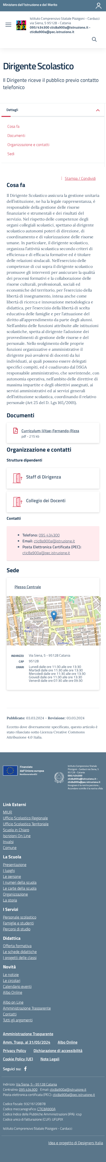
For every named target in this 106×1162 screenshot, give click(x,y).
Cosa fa (13, 126)
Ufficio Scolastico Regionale (25, 818)
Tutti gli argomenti (18, 1020)
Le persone (12, 876)
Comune (10, 847)
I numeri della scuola (19, 882)
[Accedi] (98, 5)
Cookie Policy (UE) (18, 1059)
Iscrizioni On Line (17, 836)
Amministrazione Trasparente (27, 1008)
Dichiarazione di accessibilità (58, 1050)
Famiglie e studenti (18, 923)
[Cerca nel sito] (94, 40)
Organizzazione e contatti (28, 145)
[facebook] (25, 1069)
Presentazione (14, 864)
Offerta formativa (17, 946)
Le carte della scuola (19, 888)
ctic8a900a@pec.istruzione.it (46, 553)
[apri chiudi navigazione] (8, 25)
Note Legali (49, 1059)
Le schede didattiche (20, 952)
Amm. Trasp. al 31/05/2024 (26, 1042)
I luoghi (9, 870)
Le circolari (11, 980)
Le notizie (11, 975)
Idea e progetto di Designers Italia (75, 1143)
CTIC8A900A (46, 1108)
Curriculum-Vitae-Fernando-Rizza (50, 431)
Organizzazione (15, 894)
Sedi (10, 154)
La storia (10, 900)
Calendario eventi (17, 986)
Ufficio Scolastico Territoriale (26, 824)
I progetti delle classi (19, 957)
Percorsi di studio (16, 929)
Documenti (16, 135)
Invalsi (8, 842)
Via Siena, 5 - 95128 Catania (36, 1084)
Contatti (10, 1014)
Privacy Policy (14, 1050)
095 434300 (49, 535)
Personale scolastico (19, 917)
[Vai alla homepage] (21, 25)
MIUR (7, 812)
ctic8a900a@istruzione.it (54, 541)
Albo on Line (13, 1002)
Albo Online (12, 992)
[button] (53, 110)
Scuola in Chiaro (16, 830)
